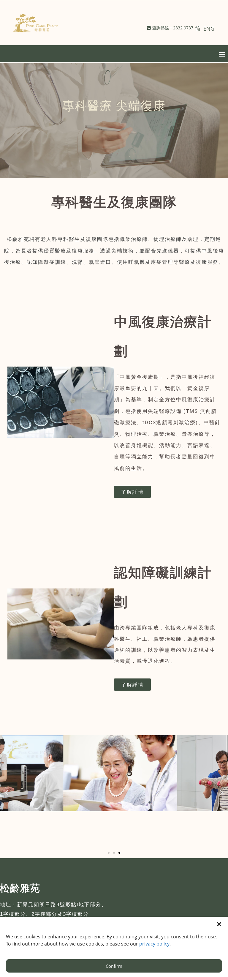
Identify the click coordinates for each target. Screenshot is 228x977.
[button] (6, 792)
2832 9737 (183, 28)
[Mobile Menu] (222, 54)
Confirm (114, 966)
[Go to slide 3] (119, 853)
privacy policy (154, 943)
